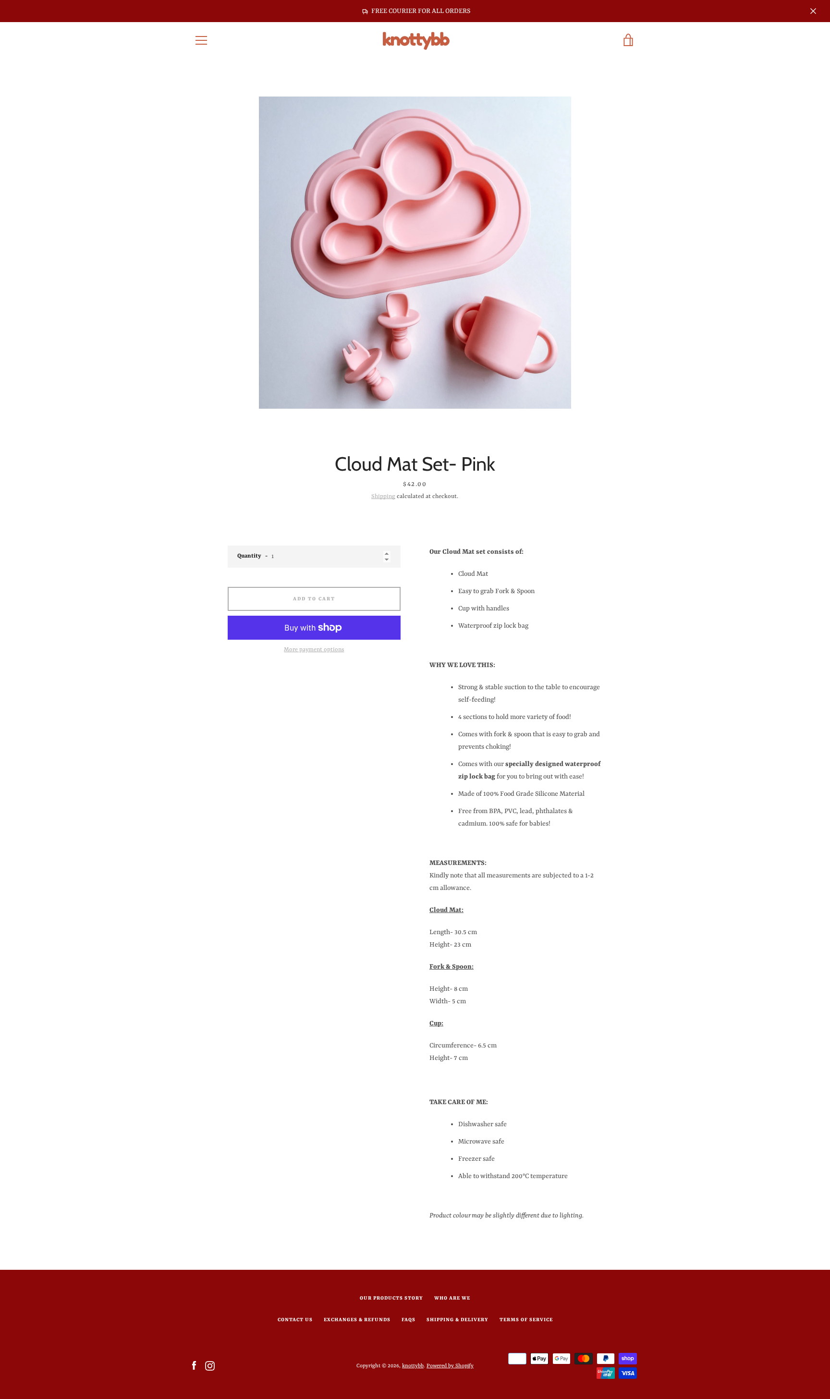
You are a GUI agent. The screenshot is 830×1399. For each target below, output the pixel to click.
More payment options (314, 649)
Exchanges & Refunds (357, 1320)
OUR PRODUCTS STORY (391, 1298)
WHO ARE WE (452, 1298)
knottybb (413, 1366)
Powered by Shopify (450, 1366)
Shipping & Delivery (457, 1320)
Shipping (383, 496)
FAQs (408, 1320)
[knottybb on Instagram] (210, 1365)
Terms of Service (526, 1320)
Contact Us (295, 1320)
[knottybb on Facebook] (194, 1365)
